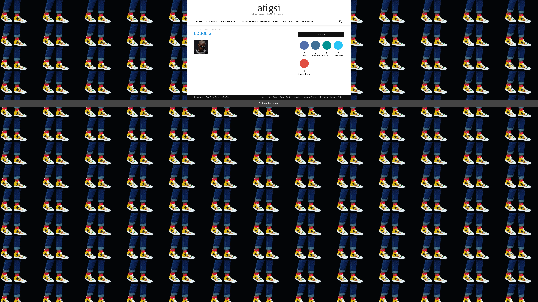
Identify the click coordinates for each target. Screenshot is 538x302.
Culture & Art (229, 21)
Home (199, 21)
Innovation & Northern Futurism (259, 21)
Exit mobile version (269, 103)
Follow (315, 42)
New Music (211, 21)
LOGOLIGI (206, 29)
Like (304, 42)
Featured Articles (306, 21)
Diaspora (287, 21)
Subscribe (304, 60)
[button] (340, 21)
